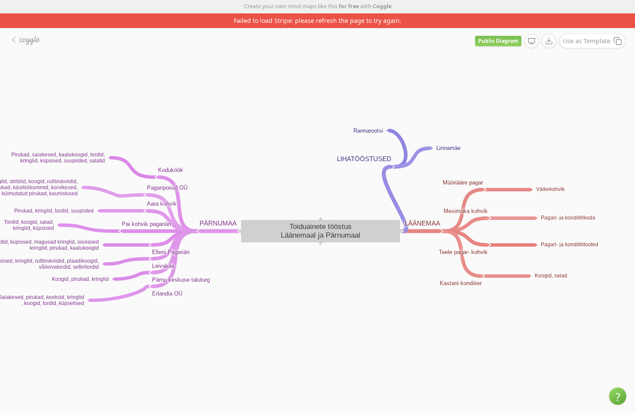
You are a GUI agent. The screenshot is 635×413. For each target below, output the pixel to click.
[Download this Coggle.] (549, 41)
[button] (617, 396)
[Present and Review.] (532, 41)
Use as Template (586, 41)
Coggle (382, 6)
